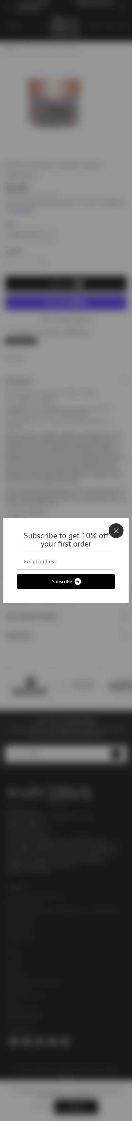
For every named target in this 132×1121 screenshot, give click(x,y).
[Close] (116, 530)
